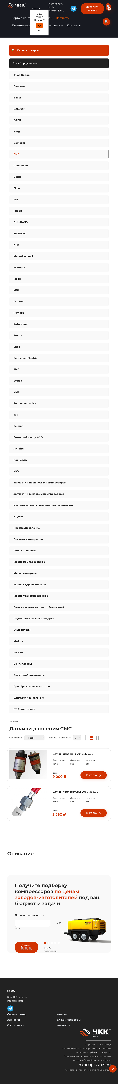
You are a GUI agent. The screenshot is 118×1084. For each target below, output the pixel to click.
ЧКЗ (16, 471)
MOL (16, 290)
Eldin (17, 188)
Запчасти (63, 18)
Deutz (17, 176)
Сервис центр (22, 18)
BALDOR (19, 108)
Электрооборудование (29, 675)
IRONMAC (20, 233)
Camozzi (19, 142)
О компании (52, 25)
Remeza (19, 312)
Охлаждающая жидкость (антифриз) (39, 607)
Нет (39, 30)
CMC (16, 154)
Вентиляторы (23, 663)
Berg (17, 131)
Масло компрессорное (29, 561)
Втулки (18, 516)
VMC (17, 392)
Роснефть (20, 460)
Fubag (18, 210)
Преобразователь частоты (32, 686)
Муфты (18, 641)
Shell (17, 346)
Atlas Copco (22, 75)
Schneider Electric (25, 358)
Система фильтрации (28, 539)
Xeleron (18, 426)
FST (16, 199)
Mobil (17, 278)
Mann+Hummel (23, 256)
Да (39, 25)
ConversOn (105, 1070)
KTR (16, 244)
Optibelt (19, 301)
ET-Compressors (24, 709)
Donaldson (21, 165)
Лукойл (19, 448)
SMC (16, 369)
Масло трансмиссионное (31, 595)
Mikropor (19, 267)
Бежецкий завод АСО (28, 437)
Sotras (18, 380)
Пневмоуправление (27, 527)
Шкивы (18, 652)
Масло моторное (25, 573)
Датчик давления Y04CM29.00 (73, 753)
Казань (36, 8)
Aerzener (19, 86)
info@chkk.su (15, 1001)
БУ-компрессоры (24, 25)
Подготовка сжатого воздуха (34, 618)
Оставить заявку (92, 8)
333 (16, 414)
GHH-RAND (21, 222)
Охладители (22, 629)
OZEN (17, 120)
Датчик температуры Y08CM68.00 (75, 791)
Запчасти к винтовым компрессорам (39, 493)
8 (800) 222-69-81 (55, 5)
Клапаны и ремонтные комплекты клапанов (43, 505)
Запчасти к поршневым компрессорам (40, 482)
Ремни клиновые (25, 550)
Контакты (74, 25)
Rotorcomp (21, 324)
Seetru (18, 335)
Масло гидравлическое (30, 584)
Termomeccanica (25, 403)
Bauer (17, 97)
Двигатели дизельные (29, 697)
